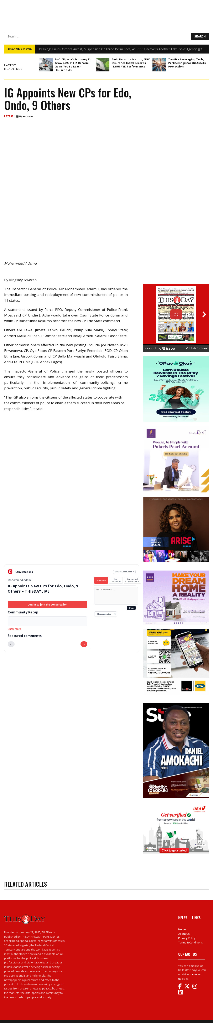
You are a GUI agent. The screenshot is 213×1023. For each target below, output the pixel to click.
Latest (9, 116)
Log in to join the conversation (47, 604)
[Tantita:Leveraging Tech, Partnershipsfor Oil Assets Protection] (159, 64)
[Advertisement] (71, 532)
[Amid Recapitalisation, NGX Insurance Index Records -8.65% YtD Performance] (102, 64)
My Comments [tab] (116, 580)
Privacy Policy (186, 938)
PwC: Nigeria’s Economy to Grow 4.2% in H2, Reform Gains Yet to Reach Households (73, 64)
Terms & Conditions (190, 942)
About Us (184, 934)
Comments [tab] (101, 580)
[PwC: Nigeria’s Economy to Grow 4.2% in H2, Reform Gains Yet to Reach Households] (46, 64)
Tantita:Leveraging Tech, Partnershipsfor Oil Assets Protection (187, 62)
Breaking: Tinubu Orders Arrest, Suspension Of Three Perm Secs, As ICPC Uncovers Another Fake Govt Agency (117, 49)
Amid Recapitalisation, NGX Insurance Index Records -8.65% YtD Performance (130, 62)
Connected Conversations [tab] (132, 580)
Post (131, 608)
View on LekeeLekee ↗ (124, 572)
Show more (14, 629)
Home (182, 929)
